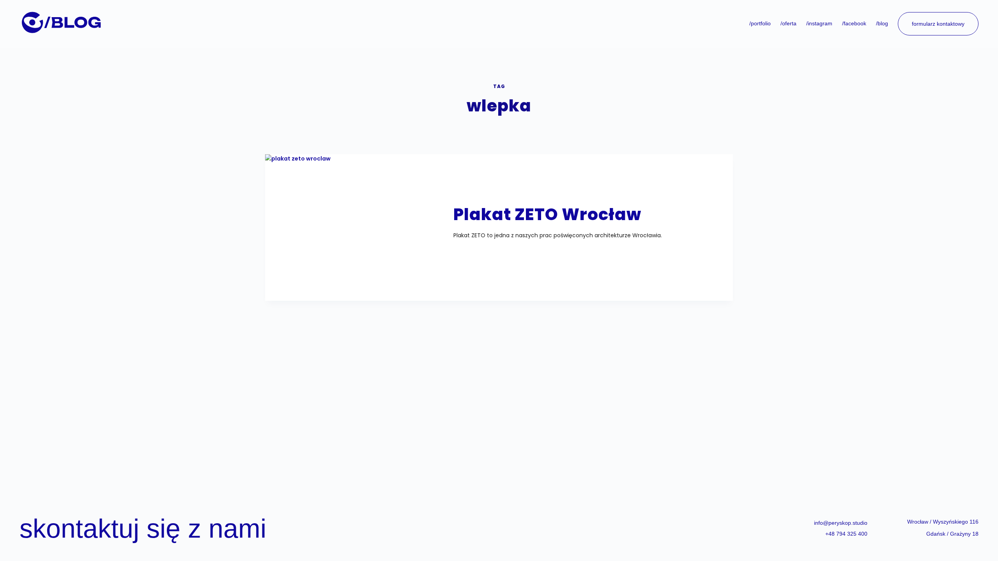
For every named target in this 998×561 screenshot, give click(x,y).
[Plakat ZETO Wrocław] (356, 222)
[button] (943, 521)
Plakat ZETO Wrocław (547, 214)
